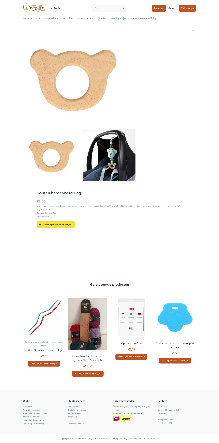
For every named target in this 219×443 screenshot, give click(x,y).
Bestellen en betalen (77, 410)
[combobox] (106, 8)
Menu (171, 8)
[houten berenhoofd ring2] (109, 155)
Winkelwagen (187, 8)
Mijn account (73, 406)
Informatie (72, 417)
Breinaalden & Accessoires (59, 18)
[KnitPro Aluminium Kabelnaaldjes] (44, 317)
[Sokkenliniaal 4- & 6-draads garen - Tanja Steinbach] (87, 324)
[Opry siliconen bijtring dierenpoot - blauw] (175, 317)
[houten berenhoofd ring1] (52, 155)
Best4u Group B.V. (151, 438)
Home (26, 18)
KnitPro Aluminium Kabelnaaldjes (44, 350)
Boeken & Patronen (31, 417)
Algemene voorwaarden (99, 438)
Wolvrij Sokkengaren (32, 410)
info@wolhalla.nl (165, 419)
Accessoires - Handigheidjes (92, 18)
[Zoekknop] (123, 8)
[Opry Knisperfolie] (131, 317)
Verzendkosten (74, 413)
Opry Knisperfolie (131, 343)
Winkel (57, 8)
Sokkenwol (27, 406)
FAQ (69, 420)
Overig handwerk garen (33, 420)
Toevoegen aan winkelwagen (57, 224)
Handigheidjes (118, 18)
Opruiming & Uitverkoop (33, 424)
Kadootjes (158, 8)
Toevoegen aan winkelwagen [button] (44, 363)
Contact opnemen (76, 424)
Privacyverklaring (119, 438)
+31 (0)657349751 (165, 423)
